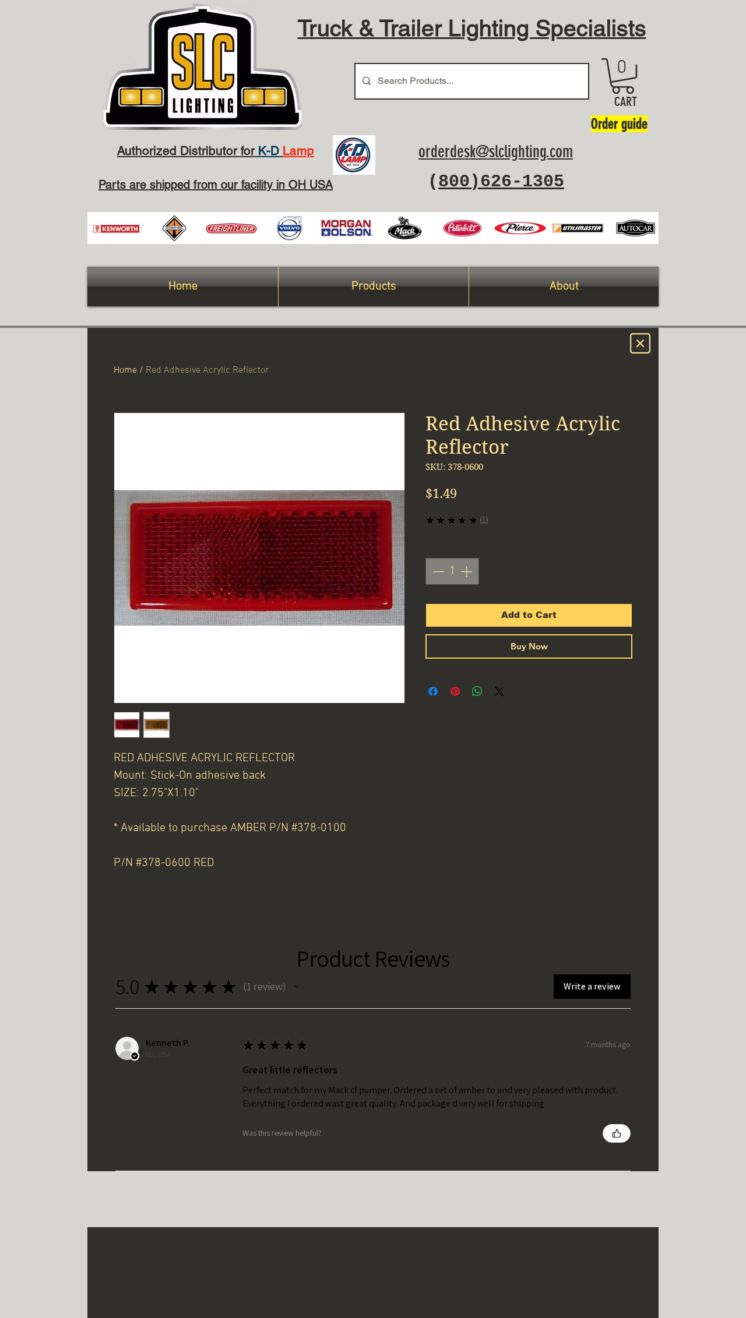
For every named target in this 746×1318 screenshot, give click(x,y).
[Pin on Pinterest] (455, 691)
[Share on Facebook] (433, 691)
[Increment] (467, 571)
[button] (622, 76)
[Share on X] (499, 691)
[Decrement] (437, 571)
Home (125, 370)
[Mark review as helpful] (617, 1133)
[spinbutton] (452, 571)
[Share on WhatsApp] (477, 691)
